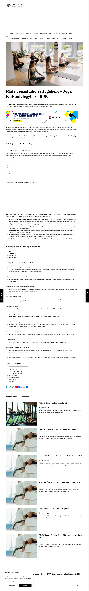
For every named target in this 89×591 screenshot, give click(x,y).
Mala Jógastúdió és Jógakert (28, 391)
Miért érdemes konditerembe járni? (53, 403)
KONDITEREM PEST (27, 38)
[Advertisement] (44, 21)
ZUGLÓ (35, 38)
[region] (18, 579)
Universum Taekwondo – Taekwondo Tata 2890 (57, 429)
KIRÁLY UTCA (55, 38)
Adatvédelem (14, 581)
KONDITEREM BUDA (15, 38)
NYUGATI (70, 38)
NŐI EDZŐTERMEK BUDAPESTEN (23, 33)
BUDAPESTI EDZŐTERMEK (40, 33)
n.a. (15, 251)
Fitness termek (12, 379)
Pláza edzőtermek (13, 375)
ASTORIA (47, 38)
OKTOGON (63, 38)
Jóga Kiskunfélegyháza (14, 391)
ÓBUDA (41, 38)
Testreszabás (12, 585)
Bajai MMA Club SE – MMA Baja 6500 (54, 509)
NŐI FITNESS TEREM (67, 33)
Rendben (25, 585)
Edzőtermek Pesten (18, 373)
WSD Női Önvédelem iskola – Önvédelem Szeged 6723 (60, 482)
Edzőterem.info (12, 101)
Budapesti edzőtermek (14, 369)
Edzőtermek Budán (17, 371)
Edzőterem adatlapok (14, 377)
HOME (11, 33)
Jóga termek (12, 381)
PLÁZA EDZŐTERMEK (54, 33)
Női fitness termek (13, 368)
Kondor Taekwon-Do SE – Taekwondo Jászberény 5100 (60, 456)
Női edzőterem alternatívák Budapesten (18, 366)
